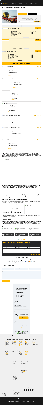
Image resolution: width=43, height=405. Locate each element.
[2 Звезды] (12, 261)
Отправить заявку (35, 254)
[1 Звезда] (9, 261)
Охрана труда (19, 297)
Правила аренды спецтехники (20, 302)
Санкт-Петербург (14, 341)
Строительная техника (20, 286)
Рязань (6, 353)
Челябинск (34, 345)
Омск (20, 350)
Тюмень (33, 343)
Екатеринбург (34, 342)
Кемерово (21, 345)
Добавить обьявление (22, 13)
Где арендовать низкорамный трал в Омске (34, 235)
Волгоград (14, 365)
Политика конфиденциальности (28, 401)
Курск (6, 350)
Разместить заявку (32, 13)
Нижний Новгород (28, 345)
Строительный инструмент (21, 288)
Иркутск (20, 344)
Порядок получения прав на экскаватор (21, 303)
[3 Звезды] (14, 261)
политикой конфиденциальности (18, 328)
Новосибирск (21, 349)
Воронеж (7, 345)
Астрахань (14, 364)
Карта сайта (11, 401)
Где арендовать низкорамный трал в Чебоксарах (21, 235)
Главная (21, 403)
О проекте (27, 3)
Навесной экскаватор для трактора (21, 306)
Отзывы (12, 3)
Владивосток (23, 368)
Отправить (37, 21)
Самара (26, 350)
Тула (6, 357)
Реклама (31, 3)
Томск (20, 352)
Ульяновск (26, 355)
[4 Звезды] (16, 261)
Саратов (26, 351)
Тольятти (26, 352)
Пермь (26, 349)
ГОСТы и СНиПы (19, 296)
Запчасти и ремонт (20, 295)
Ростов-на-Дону (15, 369)
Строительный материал (21, 289)
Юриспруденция (19, 292)
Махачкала (15, 372)
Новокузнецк (21, 346)
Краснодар (15, 368)
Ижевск (26, 354)
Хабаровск (23, 371)
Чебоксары (27, 356)
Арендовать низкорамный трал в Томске (7, 235)
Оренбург (26, 346)
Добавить (24, 317)
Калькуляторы (21, 3)
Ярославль (7, 359)
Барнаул (20, 341)
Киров (26, 342)
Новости (16, 3)
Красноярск (21, 347)
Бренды (17, 293)
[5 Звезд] (18, 261)
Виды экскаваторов (18, 305)
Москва (6, 341)
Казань (26, 353)
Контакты (17, 401)
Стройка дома (19, 291)
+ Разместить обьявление (31, 25)
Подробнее (25, 37)
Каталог (36, 3)
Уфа (25, 341)
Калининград (14, 344)
